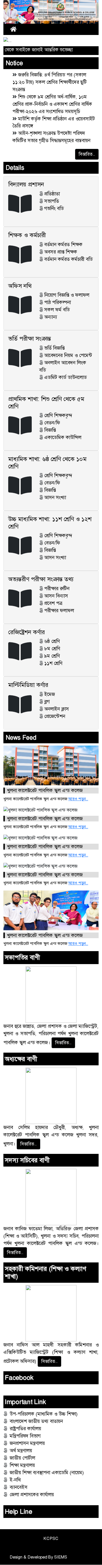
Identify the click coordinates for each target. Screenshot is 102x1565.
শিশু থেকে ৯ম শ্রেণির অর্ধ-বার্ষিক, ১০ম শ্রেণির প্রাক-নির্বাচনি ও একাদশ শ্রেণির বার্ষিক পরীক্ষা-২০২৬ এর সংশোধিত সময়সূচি (52, 104)
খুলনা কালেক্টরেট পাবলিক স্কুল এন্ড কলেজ (45, 790)
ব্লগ (47, 701)
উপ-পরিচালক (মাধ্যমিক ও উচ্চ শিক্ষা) (44, 1414)
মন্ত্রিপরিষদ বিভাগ (25, 1436)
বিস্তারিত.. (87, 154)
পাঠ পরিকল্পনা (57, 302)
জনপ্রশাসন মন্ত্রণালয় (27, 1443)
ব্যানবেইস (18, 1487)
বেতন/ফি (52, 423)
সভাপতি (51, 201)
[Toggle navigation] (84, 29)
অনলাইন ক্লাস (56, 709)
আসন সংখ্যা (55, 497)
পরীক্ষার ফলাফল (59, 610)
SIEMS (60, 1557)
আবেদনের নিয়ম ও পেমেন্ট (68, 355)
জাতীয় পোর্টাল (22, 1458)
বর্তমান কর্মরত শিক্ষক (63, 244)
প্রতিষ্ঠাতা (52, 194)
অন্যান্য (50, 317)
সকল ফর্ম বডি (57, 310)
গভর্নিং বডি (54, 208)
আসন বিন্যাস (56, 596)
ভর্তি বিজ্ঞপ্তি (54, 348)
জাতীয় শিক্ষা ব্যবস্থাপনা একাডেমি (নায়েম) (47, 1472)
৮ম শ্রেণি (52, 648)
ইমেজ (49, 694)
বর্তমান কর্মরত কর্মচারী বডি (68, 259)
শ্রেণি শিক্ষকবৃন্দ (58, 415)
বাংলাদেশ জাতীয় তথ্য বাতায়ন (36, 1421)
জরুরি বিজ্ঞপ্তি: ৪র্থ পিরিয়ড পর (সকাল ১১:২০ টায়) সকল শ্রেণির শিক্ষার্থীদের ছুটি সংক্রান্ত (49, 82)
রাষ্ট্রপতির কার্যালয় (25, 1428)
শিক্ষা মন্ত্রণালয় (22, 1465)
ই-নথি (15, 1480)
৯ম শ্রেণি (52, 656)
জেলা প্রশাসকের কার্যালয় (32, 1494)
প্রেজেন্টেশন (54, 716)
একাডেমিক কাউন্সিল (62, 437)
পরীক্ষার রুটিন (56, 588)
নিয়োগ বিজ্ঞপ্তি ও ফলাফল (66, 295)
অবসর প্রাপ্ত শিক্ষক (60, 252)
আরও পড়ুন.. (78, 799)
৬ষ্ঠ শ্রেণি (52, 641)
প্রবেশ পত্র (53, 603)
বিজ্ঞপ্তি (50, 430)
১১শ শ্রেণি (53, 663)
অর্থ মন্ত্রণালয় (21, 1450)
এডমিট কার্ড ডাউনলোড (65, 377)
